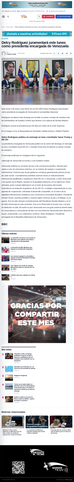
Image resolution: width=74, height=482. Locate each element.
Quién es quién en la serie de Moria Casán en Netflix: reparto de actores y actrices (24, 398)
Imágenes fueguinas (20, 375)
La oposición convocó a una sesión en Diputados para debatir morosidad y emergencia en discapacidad (23, 239)
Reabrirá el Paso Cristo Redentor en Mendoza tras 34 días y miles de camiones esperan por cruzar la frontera (12, 432)
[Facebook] (54, 53)
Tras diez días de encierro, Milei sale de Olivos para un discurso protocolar (61, 431)
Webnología (68, 479)
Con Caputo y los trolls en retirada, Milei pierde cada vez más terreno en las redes (22, 267)
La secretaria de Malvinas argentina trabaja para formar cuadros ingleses (36, 431)
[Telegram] (66, 53)
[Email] (70, 53)
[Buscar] (8, 17)
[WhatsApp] (62, 53)
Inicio (3, 27)
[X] (58, 53)
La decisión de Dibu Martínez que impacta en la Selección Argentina (21, 248)
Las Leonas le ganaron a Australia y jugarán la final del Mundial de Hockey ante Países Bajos (23, 257)
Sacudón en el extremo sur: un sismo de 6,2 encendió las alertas (24, 367)
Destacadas (9, 27)
